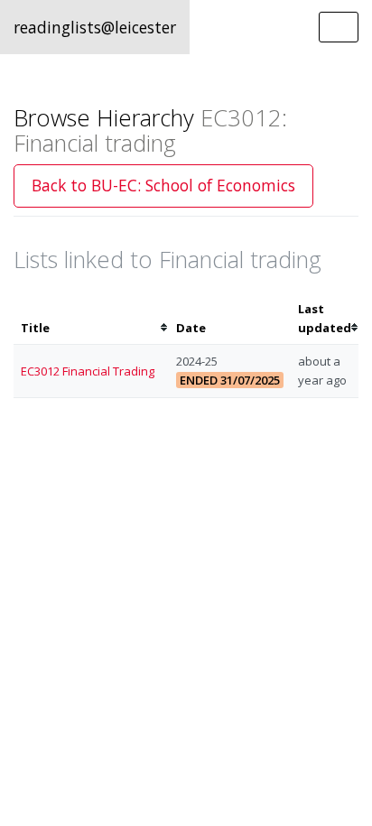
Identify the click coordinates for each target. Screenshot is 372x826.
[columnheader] (91, 318)
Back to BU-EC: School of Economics (163, 185)
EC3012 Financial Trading (87, 371)
